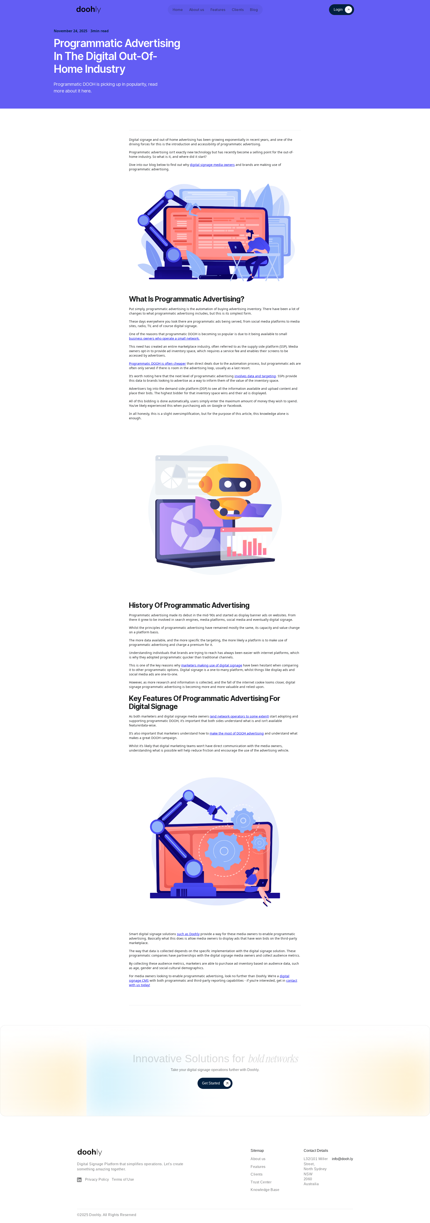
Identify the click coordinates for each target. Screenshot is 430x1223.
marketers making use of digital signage (211, 665)
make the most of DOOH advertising (237, 733)
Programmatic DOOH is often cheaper (157, 363)
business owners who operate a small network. (164, 338)
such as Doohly (188, 934)
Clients (238, 9)
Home (178, 9)
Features (218, 9)
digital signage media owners (212, 165)
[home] (88, 9)
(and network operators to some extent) (239, 716)
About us (196, 9)
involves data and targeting (255, 376)
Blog (254, 9)
